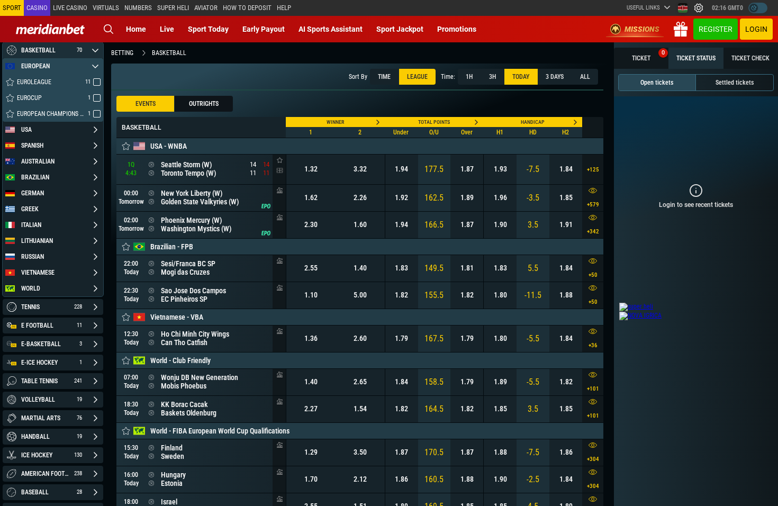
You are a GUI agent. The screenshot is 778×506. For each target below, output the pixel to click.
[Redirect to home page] (50, 29)
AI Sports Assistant (330, 29)
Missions (642, 29)
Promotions (456, 29)
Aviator (206, 8)
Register (715, 29)
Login (756, 29)
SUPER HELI (173, 8)
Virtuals (106, 8)
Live (167, 29)
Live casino (70, 8)
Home (136, 29)
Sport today (208, 29)
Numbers (138, 8)
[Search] (108, 29)
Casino (37, 8)
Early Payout (263, 29)
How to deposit (247, 8)
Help (284, 8)
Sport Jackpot (399, 29)
